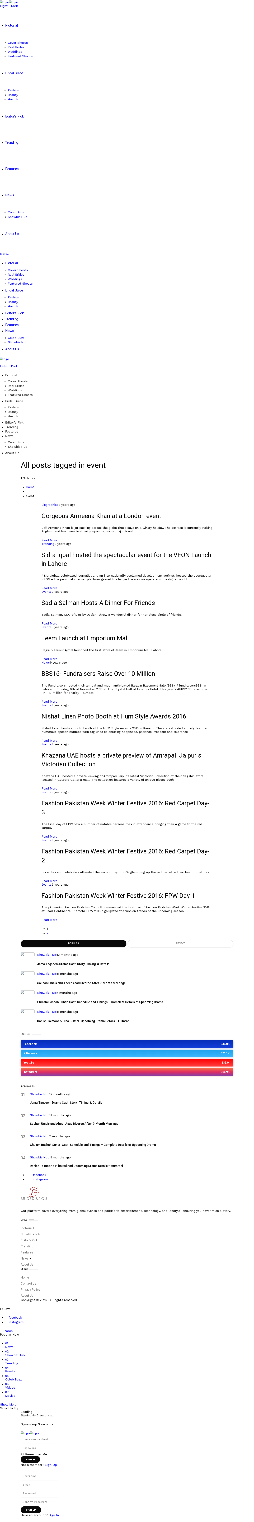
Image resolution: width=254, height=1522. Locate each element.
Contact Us (28, 1283)
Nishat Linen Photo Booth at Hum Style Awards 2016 (113, 716)
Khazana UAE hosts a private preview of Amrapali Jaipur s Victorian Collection (121, 760)
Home (30, 487)
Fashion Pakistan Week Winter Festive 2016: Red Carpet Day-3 (125, 808)
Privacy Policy (30, 1289)
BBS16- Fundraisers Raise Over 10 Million (98, 673)
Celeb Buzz (16, 442)
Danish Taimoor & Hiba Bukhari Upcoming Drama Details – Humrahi (83, 1021)
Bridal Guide (14, 401)
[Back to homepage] (30, 1433)
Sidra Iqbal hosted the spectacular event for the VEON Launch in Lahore (126, 560)
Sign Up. (51, 1465)
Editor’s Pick (14, 422)
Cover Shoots (18, 381)
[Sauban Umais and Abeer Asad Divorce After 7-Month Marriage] (28, 978)
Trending (11, 427)
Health (13, 416)
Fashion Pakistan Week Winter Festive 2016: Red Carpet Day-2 (125, 856)
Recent (180, 943)
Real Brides (16, 386)
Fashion (13, 407)
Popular (73, 943)
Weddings (15, 390)
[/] (1, 362)
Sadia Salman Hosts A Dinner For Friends (98, 603)
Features (11, 431)
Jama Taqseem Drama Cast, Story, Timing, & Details (73, 964)
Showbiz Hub (17, 446)
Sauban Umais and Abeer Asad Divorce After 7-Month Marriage (81, 983)
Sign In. (54, 1515)
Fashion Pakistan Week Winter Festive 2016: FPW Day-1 (118, 895)
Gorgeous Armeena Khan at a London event (101, 516)
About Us (12, 453)
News (9, 436)
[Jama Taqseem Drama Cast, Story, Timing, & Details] (28, 959)
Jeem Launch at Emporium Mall (85, 638)
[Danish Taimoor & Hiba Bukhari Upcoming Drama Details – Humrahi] (28, 1016)
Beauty (13, 412)
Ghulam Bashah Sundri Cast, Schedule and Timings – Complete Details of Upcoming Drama (100, 1002)
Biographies (49, 504)
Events (46, 591)
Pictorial (11, 375)
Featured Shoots (20, 395)
